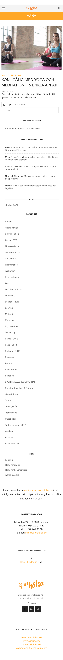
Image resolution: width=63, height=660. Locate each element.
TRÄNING (16, 75)
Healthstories (11, 264)
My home (9, 320)
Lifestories (10, 295)
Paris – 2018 (11, 345)
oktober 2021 (11, 205)
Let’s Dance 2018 (13, 289)
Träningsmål (11, 406)
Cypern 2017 (11, 240)
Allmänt (8, 221)
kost (7, 283)
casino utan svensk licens (38, 490)
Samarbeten (11, 369)
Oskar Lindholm (28, 561)
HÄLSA (5, 75)
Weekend (9, 431)
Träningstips (11, 412)
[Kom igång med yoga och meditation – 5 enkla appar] (31, 48)
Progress (9, 357)
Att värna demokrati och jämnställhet (22, 128)
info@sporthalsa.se (36, 532)
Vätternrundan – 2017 (15, 425)
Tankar (8, 400)
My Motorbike (11, 326)
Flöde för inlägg (12, 465)
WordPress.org (12, 475)
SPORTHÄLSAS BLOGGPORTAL (20, 382)
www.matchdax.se (31, 637)
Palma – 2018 (11, 338)
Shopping (9, 375)
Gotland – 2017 (12, 258)
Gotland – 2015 (12, 252)
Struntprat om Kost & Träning (19, 388)
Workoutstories (12, 443)
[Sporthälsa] (31, 8)
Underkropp (11, 419)
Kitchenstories (12, 277)
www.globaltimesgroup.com (31, 647)
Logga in (9, 460)
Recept (8, 363)
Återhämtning (11, 227)
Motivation (10, 314)
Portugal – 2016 (12, 351)
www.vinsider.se (31, 640)
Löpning (9, 308)
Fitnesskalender (12, 246)
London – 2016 (12, 301)
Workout (9, 437)
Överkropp (10, 332)
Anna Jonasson (12, 166)
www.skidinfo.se (32, 644)
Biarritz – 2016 (12, 234)
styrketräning (11, 394)
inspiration (10, 271)
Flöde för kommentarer (16, 470)
